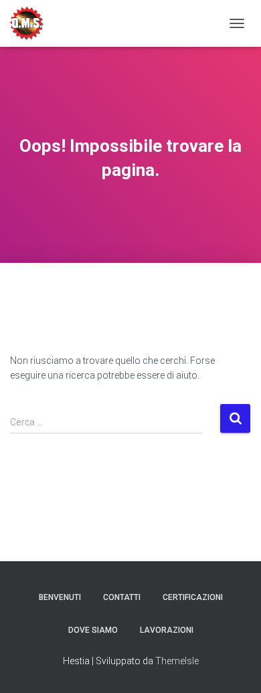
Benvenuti (60, 597)
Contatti (122, 597)
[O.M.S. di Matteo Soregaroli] (32, 23)
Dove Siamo (93, 630)
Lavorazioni (166, 630)
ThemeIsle (177, 661)
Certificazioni (193, 597)
